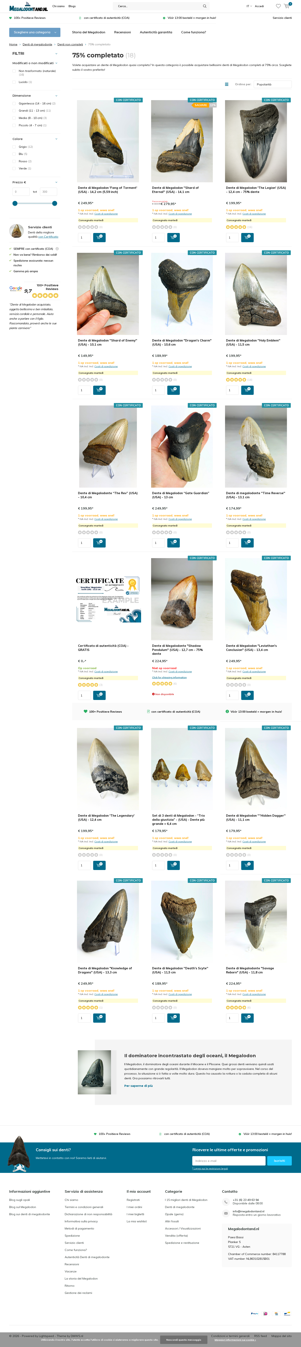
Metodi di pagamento (79, 1228)
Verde (25, 168)
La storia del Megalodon (81, 1278)
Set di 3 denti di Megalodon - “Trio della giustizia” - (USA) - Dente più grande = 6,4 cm (178, 820)
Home (13, 44)
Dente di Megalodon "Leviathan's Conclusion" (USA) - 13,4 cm (251, 648)
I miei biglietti (135, 1214)
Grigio (26, 147)
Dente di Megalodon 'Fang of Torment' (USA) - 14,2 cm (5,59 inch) (107, 190)
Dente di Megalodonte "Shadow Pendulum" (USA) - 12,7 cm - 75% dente (177, 650)
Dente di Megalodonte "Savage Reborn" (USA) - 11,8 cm (250, 970)
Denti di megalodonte (37, 44)
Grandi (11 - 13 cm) (35, 110)
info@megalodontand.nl (248, 1211)
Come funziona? (193, 32)
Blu (23, 154)
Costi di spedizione (106, 213)
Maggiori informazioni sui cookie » (235, 1339)
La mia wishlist (137, 1221)
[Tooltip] (57, 249)
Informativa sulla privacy (81, 1221)
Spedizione (72, 1235)
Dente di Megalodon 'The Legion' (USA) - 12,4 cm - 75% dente (256, 190)
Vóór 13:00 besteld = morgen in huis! (192, 18)
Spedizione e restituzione (182, 1243)
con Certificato (48, 236)
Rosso (25, 161)
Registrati (133, 1200)
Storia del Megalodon (88, 32)
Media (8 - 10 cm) (33, 118)
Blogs (72, 6)
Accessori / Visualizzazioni (183, 1228)
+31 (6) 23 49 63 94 (246, 1200)
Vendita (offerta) (176, 1235)
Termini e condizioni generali (84, 1207)
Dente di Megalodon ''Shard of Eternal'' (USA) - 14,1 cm (175, 190)
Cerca (205, 6)
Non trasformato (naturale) (37, 73)
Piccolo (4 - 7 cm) (32, 125)
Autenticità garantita (156, 32)
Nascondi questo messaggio (183, 1339)
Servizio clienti (282, 18)
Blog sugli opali (19, 1200)
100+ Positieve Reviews (30, 18)
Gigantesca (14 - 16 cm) (37, 103)
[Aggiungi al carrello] (99, 237)
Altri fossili (172, 1221)
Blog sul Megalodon (22, 1207)
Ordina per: (243, 84)
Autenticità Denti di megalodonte (87, 1257)
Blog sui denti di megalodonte (29, 1214)
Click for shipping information (169, 677)
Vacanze (71, 1271)
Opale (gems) (174, 1214)
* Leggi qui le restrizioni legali (210, 1168)
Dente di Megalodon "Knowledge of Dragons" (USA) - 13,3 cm (105, 970)
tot (33, 192)
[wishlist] (278, 6)
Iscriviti (279, 1161)
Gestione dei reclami (78, 1293)
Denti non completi (70, 44)
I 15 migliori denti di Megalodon (186, 1200)
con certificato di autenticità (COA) (107, 18)
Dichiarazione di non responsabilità (88, 1214)
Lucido (25, 82)
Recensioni (122, 32)
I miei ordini (134, 1207)
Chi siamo (58, 6)
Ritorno (70, 1286)
